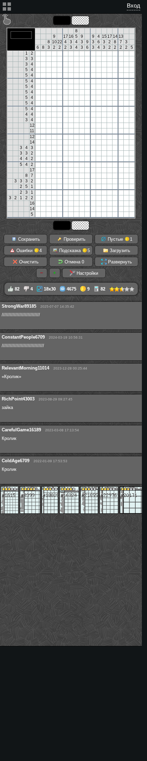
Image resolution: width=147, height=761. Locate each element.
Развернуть (119, 261)
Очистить (28, 261)
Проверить (73, 239)
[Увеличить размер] (55, 273)
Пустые (119, 239)
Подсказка (74, 250)
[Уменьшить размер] (42, 273)
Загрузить (119, 250)
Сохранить (28, 239)
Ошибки (28, 250)
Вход (133, 5)
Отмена (73, 261)
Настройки (86, 273)
